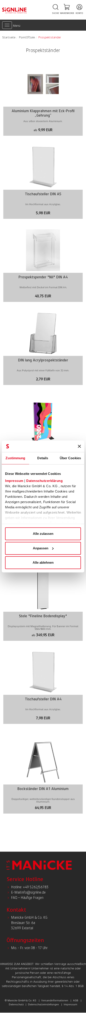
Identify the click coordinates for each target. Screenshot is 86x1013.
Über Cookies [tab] (70, 458)
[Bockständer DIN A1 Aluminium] (43, 776)
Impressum (14, 481)
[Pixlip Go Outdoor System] (43, 437)
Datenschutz (16, 1004)
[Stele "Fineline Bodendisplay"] (43, 604)
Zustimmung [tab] (15, 458)
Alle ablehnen (43, 562)
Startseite (8, 37)
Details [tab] (42, 458)
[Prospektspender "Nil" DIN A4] (43, 265)
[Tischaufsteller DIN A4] (43, 687)
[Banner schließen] (79, 446)
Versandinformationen (54, 1000)
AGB (75, 1000)
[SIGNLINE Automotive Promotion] (14, 10)
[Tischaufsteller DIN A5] (43, 182)
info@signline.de (33, 892)
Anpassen (40, 548)
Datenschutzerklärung (44, 481)
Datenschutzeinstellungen (43, 1004)
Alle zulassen (43, 533)
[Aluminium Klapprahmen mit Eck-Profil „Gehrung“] (43, 98)
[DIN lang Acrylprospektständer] (43, 348)
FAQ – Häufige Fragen (27, 898)
